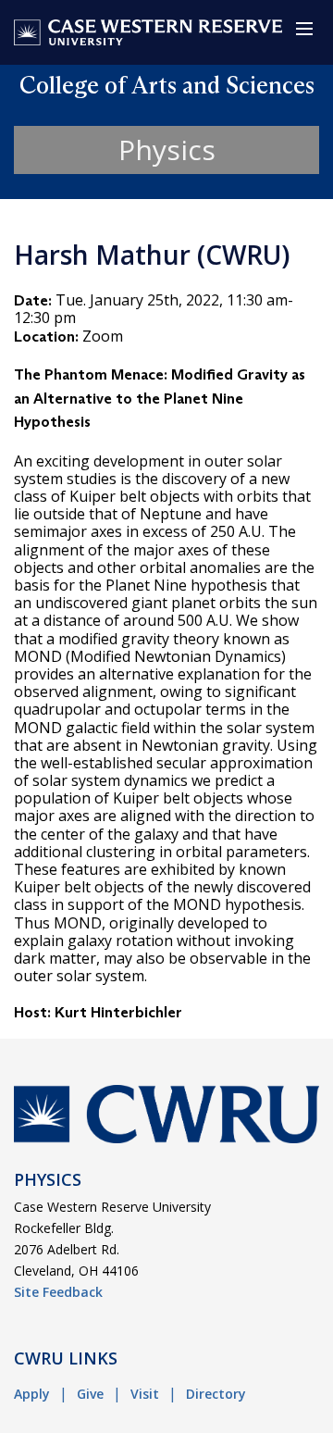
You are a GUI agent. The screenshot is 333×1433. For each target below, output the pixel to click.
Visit (144, 1393)
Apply (32, 1393)
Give (90, 1393)
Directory (216, 1393)
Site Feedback (58, 1292)
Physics (167, 149)
